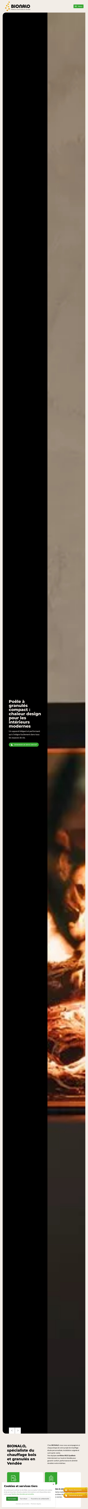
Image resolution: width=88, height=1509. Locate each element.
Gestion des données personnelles (22, 1494)
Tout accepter (12, 1499)
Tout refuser (23, 1499)
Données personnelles (22, 1504)
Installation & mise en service (61, 1489)
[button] (12, 1431)
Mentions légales (36, 1504)
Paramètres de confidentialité (40, 1499)
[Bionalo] (17, 6)
